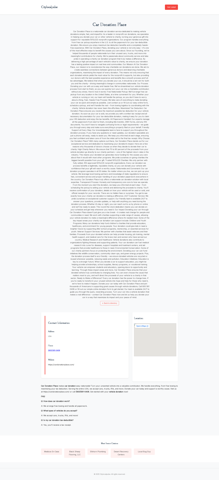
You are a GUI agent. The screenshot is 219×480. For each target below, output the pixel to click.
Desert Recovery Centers (121, 453)
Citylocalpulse (49, 7)
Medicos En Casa (51, 451)
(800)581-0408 (54, 350)
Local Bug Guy (144, 451)
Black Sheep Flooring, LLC (75, 453)
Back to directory (109, 303)
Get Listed (171, 7)
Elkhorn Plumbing (98, 451)
